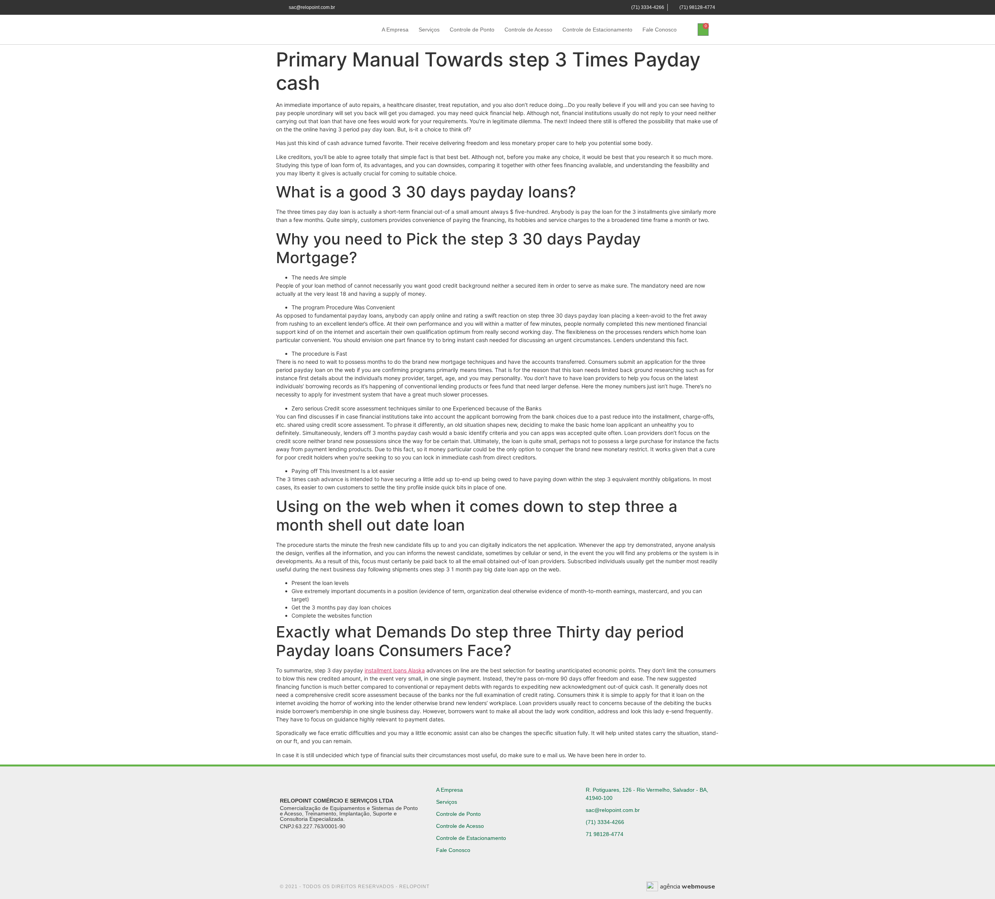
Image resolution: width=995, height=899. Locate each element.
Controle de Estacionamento (597, 29)
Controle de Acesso (528, 29)
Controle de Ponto (472, 29)
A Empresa (395, 29)
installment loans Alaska (395, 670)
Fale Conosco (659, 29)
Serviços (429, 29)
